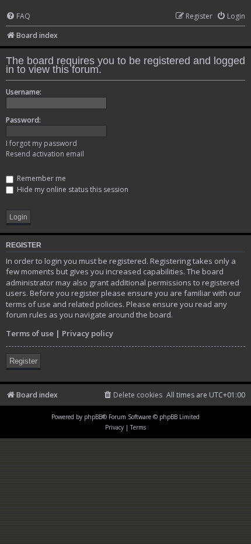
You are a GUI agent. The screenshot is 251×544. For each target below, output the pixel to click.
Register (23, 361)
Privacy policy (87, 333)
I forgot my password (41, 143)
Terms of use (30, 333)
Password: (23, 120)
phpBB (93, 417)
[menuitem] (18, 17)
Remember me (40, 178)
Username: (23, 92)
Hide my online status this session (71, 189)
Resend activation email (45, 153)
